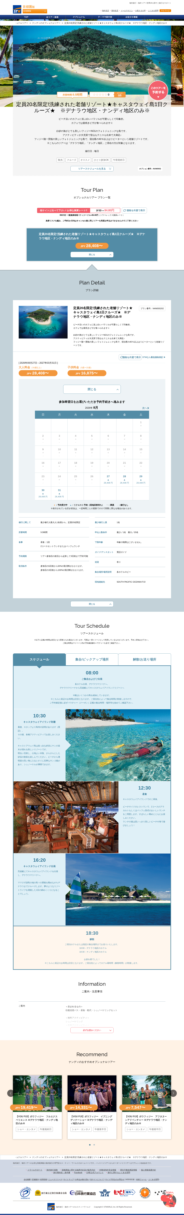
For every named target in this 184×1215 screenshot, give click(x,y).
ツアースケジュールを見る (92, 168)
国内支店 (114, 11)
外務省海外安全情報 (107, 1170)
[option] (37, 1107)
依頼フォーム (141, 1179)
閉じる (92, 254)
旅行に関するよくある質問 (119, 1172)
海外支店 (105, 11)
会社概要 (27, 1179)
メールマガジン (127, 11)
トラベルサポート (34, 1170)
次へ (144, 408)
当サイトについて (97, 1179)
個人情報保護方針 (148, 1170)
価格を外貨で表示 (136, 210)
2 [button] (94, 1145)
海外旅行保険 (52, 1170)
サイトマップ (68, 1179)
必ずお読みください (92, 1030)
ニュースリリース (55, 1179)
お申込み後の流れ (82, 1179)
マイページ (165, 11)
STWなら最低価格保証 (152, 357)
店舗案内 (35, 1179)
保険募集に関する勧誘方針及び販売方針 (78, 1170)
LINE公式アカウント (95, 1172)
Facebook (78, 1172)
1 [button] (90, 1145)
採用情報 (43, 1179)
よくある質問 (153, 11)
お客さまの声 (140, 11)
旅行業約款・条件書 (61, 1172)
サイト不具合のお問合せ (114, 1179)
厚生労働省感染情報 (128, 1170)
